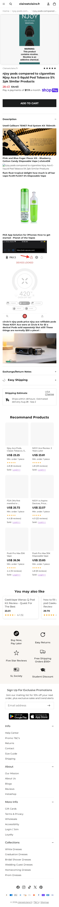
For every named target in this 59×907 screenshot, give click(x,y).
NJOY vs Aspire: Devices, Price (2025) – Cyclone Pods (40, 502)
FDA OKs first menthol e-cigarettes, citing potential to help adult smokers (15, 502)
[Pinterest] (41, 887)
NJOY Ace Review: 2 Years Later (42, 449)
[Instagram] (24, 887)
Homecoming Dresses (18, 869)
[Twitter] (35, 887)
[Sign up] (48, 705)
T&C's (36, 902)
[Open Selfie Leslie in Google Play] (18, 716)
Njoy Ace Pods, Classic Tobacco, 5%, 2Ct (17, 449)
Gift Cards (11, 808)
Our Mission (12, 773)
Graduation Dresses (16, 854)
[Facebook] (18, 887)
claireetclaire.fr (10, 68)
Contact (9, 748)
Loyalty (9, 834)
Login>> (16, 469)
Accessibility (12, 824)
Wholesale (11, 819)
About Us (10, 778)
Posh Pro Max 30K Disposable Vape (41, 554)
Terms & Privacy (14, 813)
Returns (9, 743)
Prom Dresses (13, 875)
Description (10, 119)
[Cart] (54, 4)
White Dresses (13, 849)
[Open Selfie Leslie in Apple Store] (39, 716)
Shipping (10, 758)
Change (49, 394)
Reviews (9, 788)
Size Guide (11, 753)
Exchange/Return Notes (17, 371)
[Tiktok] (29, 887)
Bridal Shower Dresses (18, 859)
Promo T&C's (12, 738)
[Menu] (4, 4)
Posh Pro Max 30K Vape (16, 554)
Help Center (12, 732)
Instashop (10, 794)
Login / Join (12, 829)
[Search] (11, 4)
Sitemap (45, 902)
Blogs (8, 783)
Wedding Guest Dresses (19, 864)
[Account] (48, 4)
